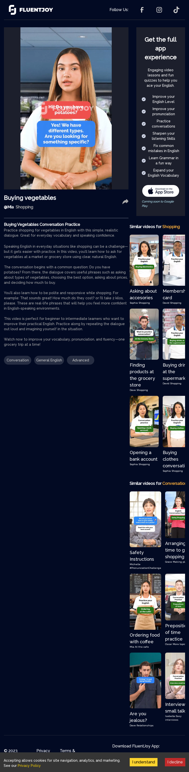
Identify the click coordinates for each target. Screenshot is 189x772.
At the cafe (142, 646)
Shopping (144, 302)
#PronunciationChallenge (145, 568)
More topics (180, 644)
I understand (143, 762)
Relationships (145, 725)
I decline (175, 762)
